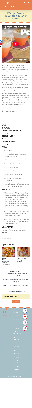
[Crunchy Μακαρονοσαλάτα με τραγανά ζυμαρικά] (8, 252)
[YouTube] (25, 316)
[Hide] (0, 46)
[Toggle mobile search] (25, 3)
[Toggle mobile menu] (29, 3)
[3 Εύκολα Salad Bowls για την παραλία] (23, 252)
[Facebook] (1, 41)
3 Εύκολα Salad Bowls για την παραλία (22, 260)
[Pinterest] (1, 44)
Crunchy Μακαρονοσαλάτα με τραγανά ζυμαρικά (8, 260)
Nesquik (4, 232)
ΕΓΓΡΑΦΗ (16, 301)
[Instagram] (25, 322)
